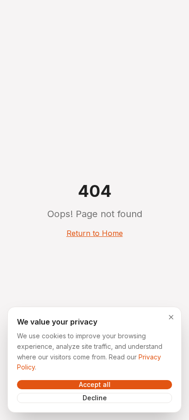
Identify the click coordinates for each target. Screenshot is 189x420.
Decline (95, 398)
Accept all (95, 384)
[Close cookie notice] (171, 317)
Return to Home (95, 233)
